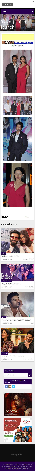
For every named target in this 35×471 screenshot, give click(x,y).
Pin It (27, 217)
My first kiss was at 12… (10, 256)
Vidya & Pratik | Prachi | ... (11, 284)
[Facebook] (6, 386)
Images (4, 353)
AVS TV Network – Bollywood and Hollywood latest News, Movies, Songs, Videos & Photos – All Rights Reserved (17, 466)
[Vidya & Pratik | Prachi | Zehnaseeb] (17, 272)
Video (3, 253)
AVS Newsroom (7, 259)
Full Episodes (6, 281)
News (4, 317)
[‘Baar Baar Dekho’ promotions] (17, 340)
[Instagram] (9, 386)
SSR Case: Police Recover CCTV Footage (16, 320)
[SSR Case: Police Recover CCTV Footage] (17, 304)
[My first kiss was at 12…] (17, 240)
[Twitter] (13, 386)
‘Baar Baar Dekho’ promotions (13, 356)
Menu (5, 11)
